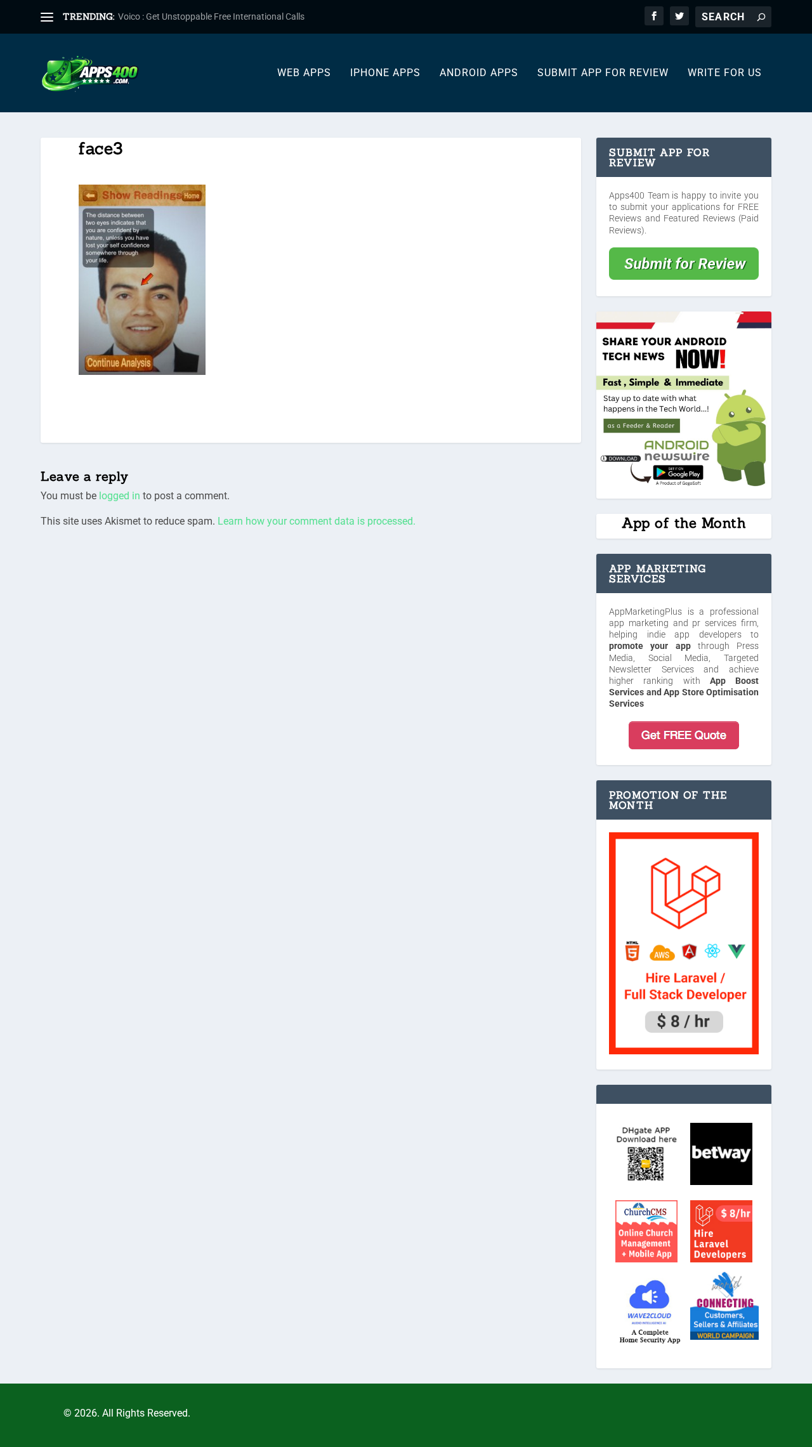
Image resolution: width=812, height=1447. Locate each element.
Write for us (725, 73)
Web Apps (304, 73)
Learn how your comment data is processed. (317, 521)
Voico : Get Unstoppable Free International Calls (211, 16)
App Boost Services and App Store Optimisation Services (684, 692)
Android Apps (479, 73)
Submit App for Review (603, 73)
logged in (119, 496)
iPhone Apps (385, 73)
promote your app (650, 646)
